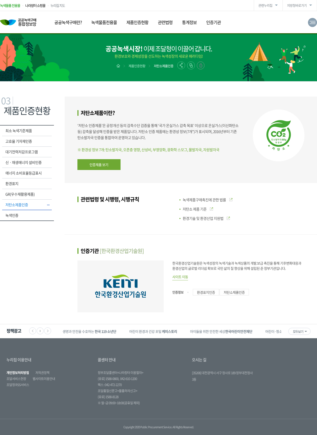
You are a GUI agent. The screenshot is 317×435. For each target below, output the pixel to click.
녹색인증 (11, 215)
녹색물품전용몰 (104, 22)
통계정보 (189, 22)
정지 (40, 330)
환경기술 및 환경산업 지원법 (203, 218)
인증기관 (213, 22)
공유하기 (181, 65)
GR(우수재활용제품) (20, 194)
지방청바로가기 (297, 5)
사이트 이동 (180, 276)
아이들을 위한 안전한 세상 (221, 331)
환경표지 (11, 183)
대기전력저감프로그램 (21, 151)
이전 (32, 330)
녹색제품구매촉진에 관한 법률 (204, 199)
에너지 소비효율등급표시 (23, 173)
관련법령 (165, 22)
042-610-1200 (128, 378)
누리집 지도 (57, 5)
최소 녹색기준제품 (18, 130)
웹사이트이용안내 (44, 378)
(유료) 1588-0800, (108, 378)
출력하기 (200, 65)
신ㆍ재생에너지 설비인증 (23, 162)
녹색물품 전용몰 (10, 5)
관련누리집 (265, 5)
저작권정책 (42, 372)
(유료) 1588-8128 (108, 396)
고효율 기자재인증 (18, 141)
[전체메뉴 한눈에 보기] (312, 22)
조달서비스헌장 (16, 378)
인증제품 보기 (98, 164)
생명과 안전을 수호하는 (89, 331)
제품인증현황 (137, 22)
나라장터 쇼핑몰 (35, 5)
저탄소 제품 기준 (195, 209)
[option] (89, 331)
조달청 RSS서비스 (17, 384)
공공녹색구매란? (68, 22)
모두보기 (298, 331)
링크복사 (191, 65)
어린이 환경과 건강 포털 (153, 331)
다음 (47, 330)
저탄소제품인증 (163, 66)
